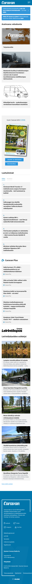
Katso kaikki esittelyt (7, 484)
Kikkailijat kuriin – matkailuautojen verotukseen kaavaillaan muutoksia (15, 103)
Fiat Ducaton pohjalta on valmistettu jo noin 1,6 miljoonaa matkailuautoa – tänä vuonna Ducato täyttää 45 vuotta (15, 234)
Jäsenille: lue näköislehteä (14, 159)
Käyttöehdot (18, 573)
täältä (4, 12)
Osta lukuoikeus (11, 164)
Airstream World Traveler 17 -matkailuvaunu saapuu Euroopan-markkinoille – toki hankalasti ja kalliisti (14, 190)
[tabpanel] (16, 218)
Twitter (18, 523)
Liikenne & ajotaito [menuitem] (9, 542)
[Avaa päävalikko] (29, 2)
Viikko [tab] (3, 178)
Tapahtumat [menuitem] (7, 545)
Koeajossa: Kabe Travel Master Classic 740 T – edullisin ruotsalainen (15, 318)
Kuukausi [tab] (9, 178)
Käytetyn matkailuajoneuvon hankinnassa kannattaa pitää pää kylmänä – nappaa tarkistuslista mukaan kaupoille (14, 305)
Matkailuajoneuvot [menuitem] (9, 533)
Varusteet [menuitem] (6, 539)
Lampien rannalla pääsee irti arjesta (15, 360)
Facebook (7, 523)
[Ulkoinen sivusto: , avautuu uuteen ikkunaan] (16, 139)
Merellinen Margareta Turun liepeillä (15, 473)
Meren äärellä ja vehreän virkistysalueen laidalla (11, 417)
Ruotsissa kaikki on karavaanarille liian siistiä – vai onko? (15, 292)
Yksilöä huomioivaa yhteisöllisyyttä (15, 445)
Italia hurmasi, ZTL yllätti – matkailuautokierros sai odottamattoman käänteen (12, 269)
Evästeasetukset (27, 573)
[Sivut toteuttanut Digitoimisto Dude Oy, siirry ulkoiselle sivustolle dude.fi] (16, 579)
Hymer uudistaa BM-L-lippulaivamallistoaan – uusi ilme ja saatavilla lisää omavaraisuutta (15, 219)
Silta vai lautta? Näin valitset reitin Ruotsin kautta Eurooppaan (15, 281)
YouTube (19, 527)
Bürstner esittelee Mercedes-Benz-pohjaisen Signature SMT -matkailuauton (14, 248)
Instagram (8, 527)
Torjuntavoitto (8, 47)
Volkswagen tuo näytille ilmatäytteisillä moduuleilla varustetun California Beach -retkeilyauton (13, 205)
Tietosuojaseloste (8, 573)
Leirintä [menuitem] (6, 536)
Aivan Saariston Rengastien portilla (15, 388)
